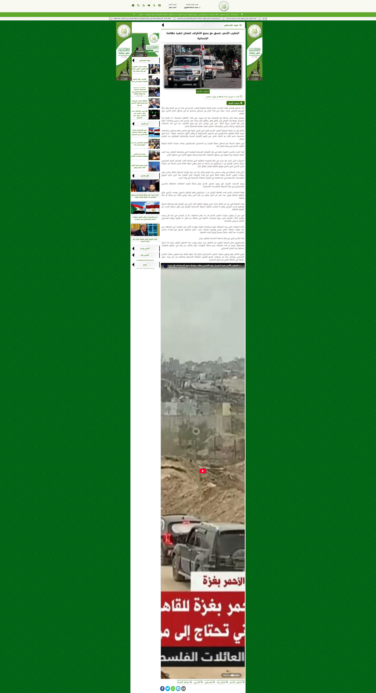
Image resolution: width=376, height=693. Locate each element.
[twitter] (154, 5)
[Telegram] (178, 688)
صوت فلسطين (224, 14)
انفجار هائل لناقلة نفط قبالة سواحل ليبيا (184, 18)
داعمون (141, 14)
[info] (133, 5)
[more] (134, 14)
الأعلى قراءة (145, 248)
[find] (138, 5)
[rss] (143, 5)
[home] (242, 14)
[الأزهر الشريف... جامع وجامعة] (145, 45)
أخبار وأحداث (234, 14)
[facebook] (159, 5)
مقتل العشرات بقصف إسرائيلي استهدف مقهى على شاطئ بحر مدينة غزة (143, 18)
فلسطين (209, 682)
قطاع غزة (221, 682)
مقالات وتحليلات (213, 14)
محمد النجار (233, 103)
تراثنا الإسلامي (202, 14)
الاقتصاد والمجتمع (162, 14)
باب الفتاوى (172, 14)
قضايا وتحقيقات (150, 14)
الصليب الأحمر (236, 682)
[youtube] (148, 5)
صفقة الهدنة (183, 682)
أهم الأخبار (145, 176)
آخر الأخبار (145, 124)
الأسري (197, 682)
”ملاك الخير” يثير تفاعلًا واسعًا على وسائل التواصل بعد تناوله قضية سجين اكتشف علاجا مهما (231, 18)
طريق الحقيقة (192, 14)
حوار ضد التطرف (182, 14)
